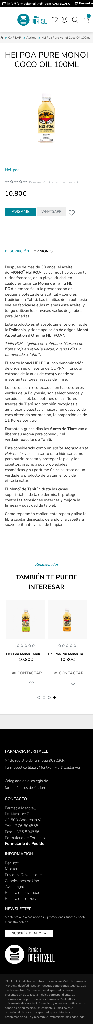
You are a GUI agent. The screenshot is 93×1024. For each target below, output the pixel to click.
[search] (75, 19)
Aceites (31, 38)
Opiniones (43, 251)
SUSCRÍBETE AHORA (29, 933)
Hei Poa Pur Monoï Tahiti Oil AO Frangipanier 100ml (67, 654)
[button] (38, 697)
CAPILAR (14, 38)
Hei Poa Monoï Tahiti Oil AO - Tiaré (25, 654)
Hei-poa (12, 170)
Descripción (17, 251)
